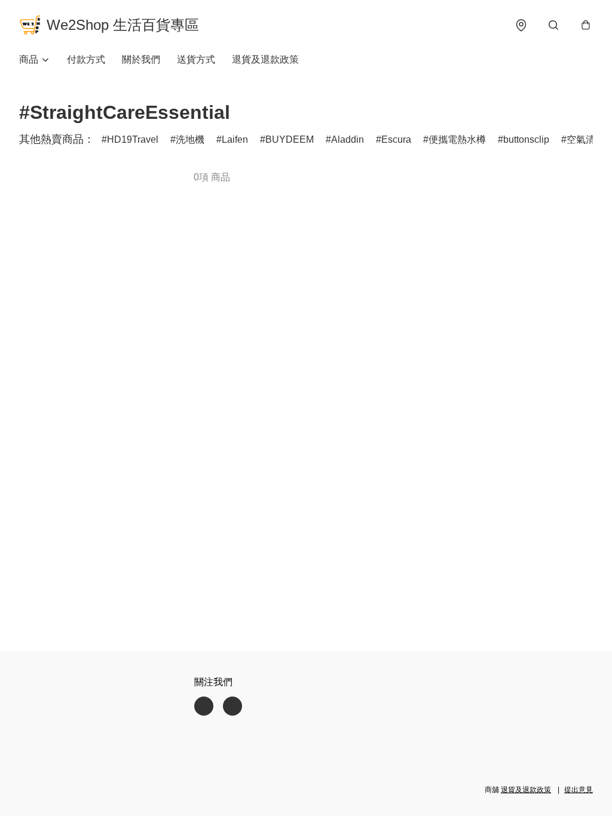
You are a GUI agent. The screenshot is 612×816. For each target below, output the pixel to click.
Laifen (235, 139)
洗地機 (190, 139)
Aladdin (347, 139)
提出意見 (578, 790)
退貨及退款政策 (265, 59)
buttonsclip (526, 139)
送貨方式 (196, 59)
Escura (396, 139)
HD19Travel (132, 139)
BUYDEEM (289, 139)
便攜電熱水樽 (457, 139)
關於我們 (141, 59)
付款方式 (86, 59)
